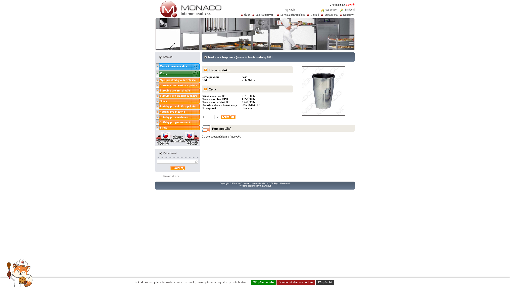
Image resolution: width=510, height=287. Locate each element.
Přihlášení (349, 9)
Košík (292, 9)
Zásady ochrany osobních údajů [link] (356, 282)
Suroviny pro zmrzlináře (175, 90)
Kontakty (348, 15)
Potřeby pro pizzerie (172, 111)
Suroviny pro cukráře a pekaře (178, 85)
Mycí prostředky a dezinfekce (178, 80)
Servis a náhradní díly (292, 15)
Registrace (331, 9)
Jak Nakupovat (264, 15)
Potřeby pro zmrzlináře (174, 117)
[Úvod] (188, 16)
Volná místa (331, 15)
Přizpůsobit (325, 282)
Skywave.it (265, 186)
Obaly (163, 101)
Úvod (247, 15)
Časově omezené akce (173, 66)
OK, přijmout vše (263, 282)
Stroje (163, 127)
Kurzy (163, 73)
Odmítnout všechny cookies (296, 282)
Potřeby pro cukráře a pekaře (177, 106)
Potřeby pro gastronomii (175, 122)
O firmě (315, 15)
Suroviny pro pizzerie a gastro (178, 95)
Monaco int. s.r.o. (171, 176)
